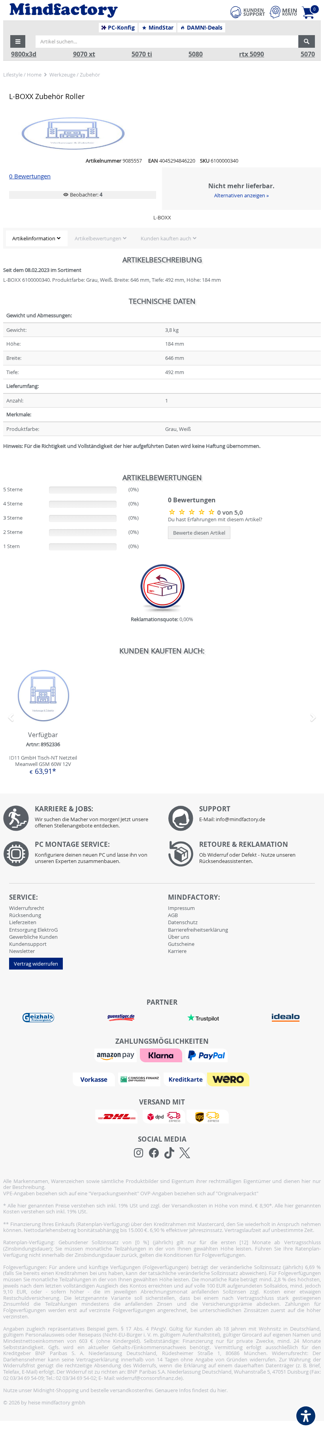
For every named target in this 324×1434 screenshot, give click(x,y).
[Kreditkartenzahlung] (185, 1078)
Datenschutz (183, 922)
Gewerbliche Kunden (33, 936)
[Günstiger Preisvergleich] (121, 1016)
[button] (17, 41)
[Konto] (283, 12)
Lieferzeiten (22, 922)
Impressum (181, 908)
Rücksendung (25, 915)
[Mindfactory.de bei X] (185, 1153)
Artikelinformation (33, 238)
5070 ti (142, 54)
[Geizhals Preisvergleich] (38, 1016)
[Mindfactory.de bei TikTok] (169, 1153)
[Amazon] (116, 1054)
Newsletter (22, 951)
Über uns (178, 936)
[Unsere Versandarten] (161, 1115)
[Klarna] (162, 1054)
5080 (195, 54)
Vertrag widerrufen (36, 963)
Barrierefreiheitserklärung (198, 929)
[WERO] (229, 1078)
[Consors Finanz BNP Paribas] (140, 1078)
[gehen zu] (3, 455)
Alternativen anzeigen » (241, 195)
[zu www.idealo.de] (285, 1018)
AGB (173, 915)
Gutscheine (181, 943)
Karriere (177, 951)
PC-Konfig (120, 27)
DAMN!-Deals (203, 27)
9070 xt (84, 54)
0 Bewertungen (30, 176)
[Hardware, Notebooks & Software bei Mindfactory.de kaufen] (93, 10)
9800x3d (23, 54)
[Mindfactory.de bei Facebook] (154, 1153)
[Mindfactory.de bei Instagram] (138, 1153)
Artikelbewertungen (98, 238)
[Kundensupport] (248, 11)
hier (221, 1390)
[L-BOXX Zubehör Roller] (192, 512)
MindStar (160, 27)
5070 (308, 54)
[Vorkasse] (95, 1078)
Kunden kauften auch (166, 238)
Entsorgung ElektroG (33, 929)
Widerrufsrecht (26, 908)
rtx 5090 (251, 54)
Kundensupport (28, 943)
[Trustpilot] (203, 1016)
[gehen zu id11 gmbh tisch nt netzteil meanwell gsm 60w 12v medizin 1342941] (42, 723)
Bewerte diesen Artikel (199, 532)
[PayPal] (207, 1054)
